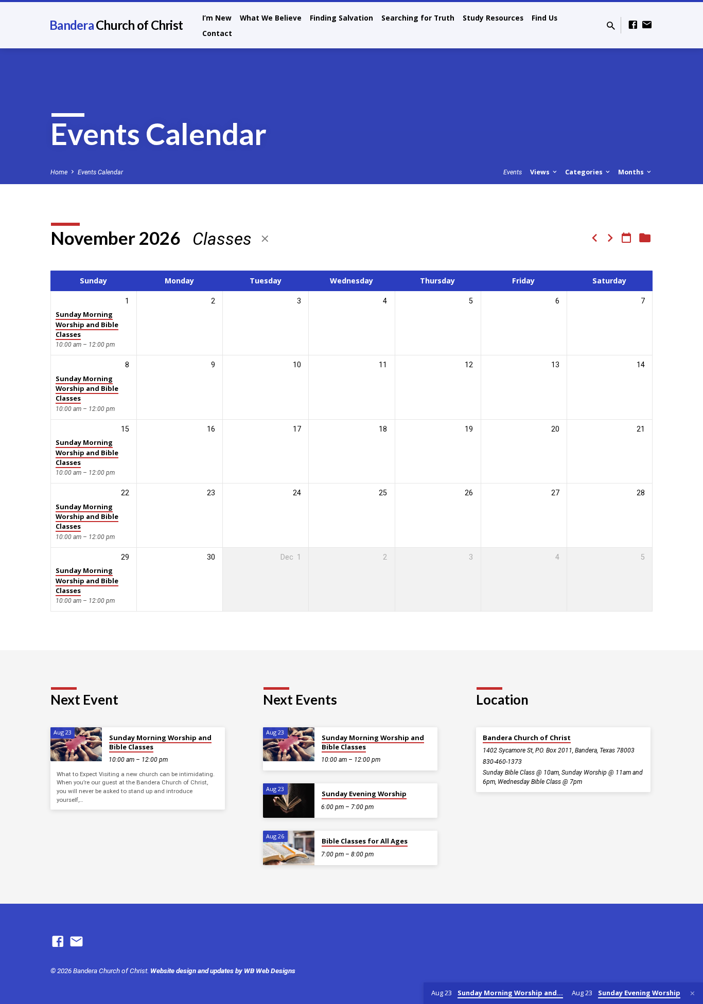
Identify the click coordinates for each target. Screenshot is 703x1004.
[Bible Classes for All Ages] (288, 848)
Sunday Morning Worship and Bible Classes (87, 324)
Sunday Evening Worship (364, 793)
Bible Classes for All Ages (365, 841)
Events (512, 172)
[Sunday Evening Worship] (288, 800)
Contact (217, 33)
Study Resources (493, 18)
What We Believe (271, 18)
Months (631, 172)
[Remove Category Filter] (265, 238)
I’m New (217, 18)
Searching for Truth (417, 18)
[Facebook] (633, 25)
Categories (584, 172)
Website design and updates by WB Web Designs (222, 970)
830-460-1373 (502, 761)
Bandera (116, 24)
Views (540, 172)
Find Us (544, 18)
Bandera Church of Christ (527, 737)
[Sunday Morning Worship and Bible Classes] (76, 744)
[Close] (692, 993)
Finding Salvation (341, 18)
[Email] (647, 25)
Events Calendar (100, 172)
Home (58, 172)
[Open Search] (611, 26)
